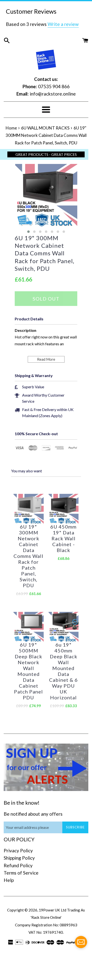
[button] (28, 231)
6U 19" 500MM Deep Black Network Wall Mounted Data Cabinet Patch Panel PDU (28, 671)
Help (9, 880)
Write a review (63, 24)
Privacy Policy (18, 850)
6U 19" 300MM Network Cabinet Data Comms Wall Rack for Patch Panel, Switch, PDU (44, 253)
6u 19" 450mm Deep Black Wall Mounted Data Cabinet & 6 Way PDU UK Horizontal (63, 671)
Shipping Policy (19, 858)
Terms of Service (21, 873)
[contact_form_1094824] (81, 942)
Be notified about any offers (33, 814)
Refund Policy (18, 865)
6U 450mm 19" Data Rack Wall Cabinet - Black (63, 538)
